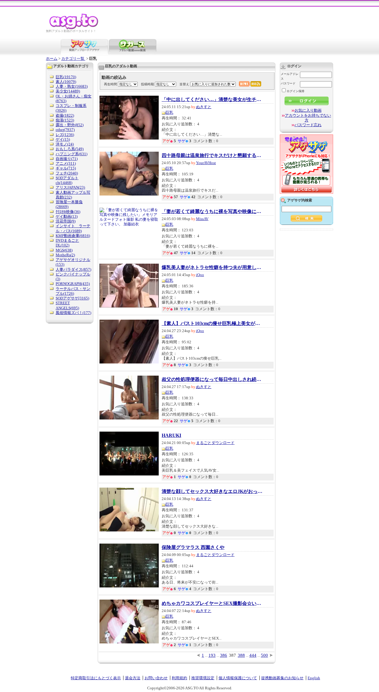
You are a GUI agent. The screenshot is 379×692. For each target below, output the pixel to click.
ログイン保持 (295, 91)
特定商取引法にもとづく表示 (96, 678)
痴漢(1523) (65, 120)
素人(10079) (66, 81)
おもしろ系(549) (69, 149)
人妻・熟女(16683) (72, 86)
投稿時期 (147, 84)
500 (264, 655)
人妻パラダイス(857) (73, 269)
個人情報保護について (238, 678)
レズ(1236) (65, 134)
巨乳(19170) (66, 77)
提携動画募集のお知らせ (282, 678)
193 (212, 655)
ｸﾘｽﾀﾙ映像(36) (68, 211)
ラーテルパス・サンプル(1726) (73, 291)
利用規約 (179, 678)
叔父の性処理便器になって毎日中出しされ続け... (212, 379)
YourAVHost (206, 163)
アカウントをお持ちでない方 (308, 117)
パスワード (288, 83)
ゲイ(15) (63, 139)
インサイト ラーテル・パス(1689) (73, 228)
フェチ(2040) (67, 173)
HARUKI (171, 435)
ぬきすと (203, 107)
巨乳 (169, 112)
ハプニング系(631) (71, 154)
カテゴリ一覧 (73, 58)
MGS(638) (64, 250)
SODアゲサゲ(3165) (72, 298)
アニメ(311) (66, 163)
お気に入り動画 (308, 110)
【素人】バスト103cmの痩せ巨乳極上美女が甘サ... (212, 323)
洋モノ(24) (65, 144)
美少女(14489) (68, 91)
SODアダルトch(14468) (67, 180)
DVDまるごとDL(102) (67, 242)
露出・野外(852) (69, 125)
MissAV (202, 219)
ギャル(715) (66, 168)
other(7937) (65, 129)
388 (241, 655)
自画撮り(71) (67, 158)
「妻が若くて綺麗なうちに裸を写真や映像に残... (212, 211)
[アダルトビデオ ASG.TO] (74, 28)
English (314, 678)
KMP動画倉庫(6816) (73, 235)
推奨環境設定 (202, 678)
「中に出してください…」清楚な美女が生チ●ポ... (212, 99)
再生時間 (110, 84)
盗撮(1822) (65, 115)
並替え (184, 84)
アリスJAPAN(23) (70, 187)
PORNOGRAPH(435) (73, 283)
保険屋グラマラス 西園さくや (193, 547)
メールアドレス (289, 76)
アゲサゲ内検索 (299, 200)
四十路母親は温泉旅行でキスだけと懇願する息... (212, 155)
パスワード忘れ (308, 125)
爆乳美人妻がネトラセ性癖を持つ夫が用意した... (212, 267)
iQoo (200, 275)
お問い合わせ (156, 678)
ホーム (51, 58)
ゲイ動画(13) (67, 216)
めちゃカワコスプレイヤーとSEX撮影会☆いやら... (212, 603)
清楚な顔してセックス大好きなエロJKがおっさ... (212, 491)
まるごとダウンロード (215, 442)
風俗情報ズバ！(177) (73, 312)
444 (252, 655)
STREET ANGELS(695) (67, 305)
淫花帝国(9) (66, 221)
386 (223, 655)
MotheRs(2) (65, 255)
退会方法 (132, 678)
